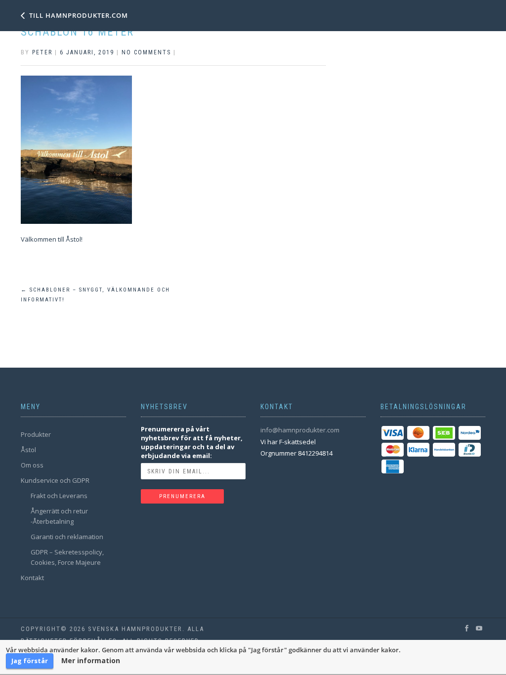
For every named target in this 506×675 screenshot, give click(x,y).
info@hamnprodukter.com (299, 429)
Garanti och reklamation (67, 536)
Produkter (36, 434)
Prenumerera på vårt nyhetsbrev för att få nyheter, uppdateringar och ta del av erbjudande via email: (192, 442)
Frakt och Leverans (59, 495)
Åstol (28, 449)
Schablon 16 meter (77, 32)
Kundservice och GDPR (55, 480)
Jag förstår (29, 660)
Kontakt (32, 577)
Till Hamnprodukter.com (78, 15)
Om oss (32, 465)
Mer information (90, 660)
